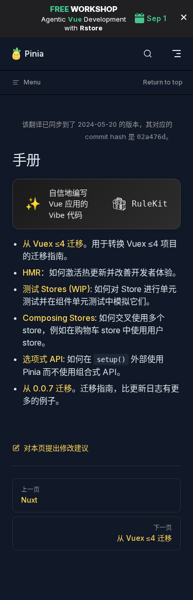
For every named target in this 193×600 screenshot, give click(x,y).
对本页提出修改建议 (56, 447)
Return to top (163, 82)
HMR (32, 272)
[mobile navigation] (176, 53)
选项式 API (43, 359)
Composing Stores (59, 318)
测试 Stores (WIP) (56, 289)
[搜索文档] (147, 54)
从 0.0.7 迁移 (47, 388)
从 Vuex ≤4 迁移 (53, 243)
